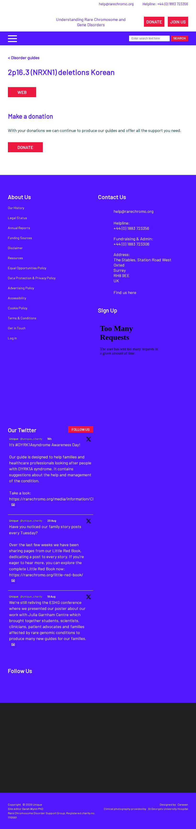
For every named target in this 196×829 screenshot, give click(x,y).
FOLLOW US (81, 429)
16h (49, 438)
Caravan (183, 804)
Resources (15, 258)
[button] (12, 38)
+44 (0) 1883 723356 (172, 3)
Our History (16, 208)
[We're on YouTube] (63, 686)
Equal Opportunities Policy (27, 268)
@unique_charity (31, 438)
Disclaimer (15, 248)
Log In (12, 338)
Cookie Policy (17, 308)
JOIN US (178, 21)
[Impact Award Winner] (132, 729)
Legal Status (17, 218)
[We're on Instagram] (47, 686)
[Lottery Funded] (22, 729)
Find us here (125, 292)
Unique (13, 438)
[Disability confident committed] (82, 763)
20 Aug (51, 520)
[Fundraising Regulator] (88, 730)
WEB (22, 92)
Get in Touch (17, 328)
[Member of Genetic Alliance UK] (170, 729)
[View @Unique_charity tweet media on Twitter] (13, 505)
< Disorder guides (23, 57)
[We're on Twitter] (30, 686)
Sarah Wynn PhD (32, 808)
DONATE (154, 21)
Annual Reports (19, 228)
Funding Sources (20, 238)
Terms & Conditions (22, 318)
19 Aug (51, 596)
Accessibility (17, 298)
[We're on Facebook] (14, 686)
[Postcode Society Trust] (49, 729)
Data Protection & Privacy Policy (31, 278)
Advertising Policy (21, 288)
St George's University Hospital (168, 808)
